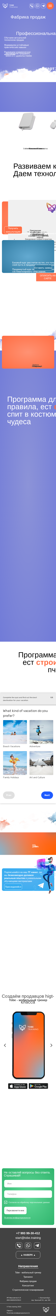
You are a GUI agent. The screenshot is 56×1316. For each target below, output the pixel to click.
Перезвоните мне (15, 1210)
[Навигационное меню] (50, 6)
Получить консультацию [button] (13, 230)
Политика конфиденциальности (17, 1217)
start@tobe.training (28, 1237)
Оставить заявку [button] (43, 268)
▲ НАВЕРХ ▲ (28, 1255)
